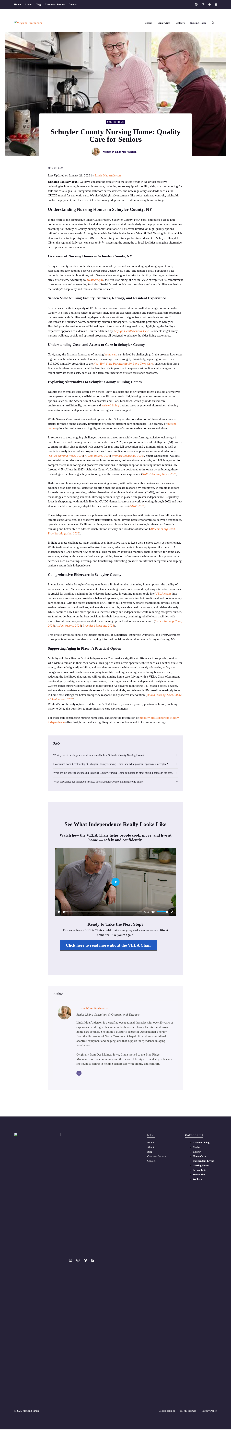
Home (17, 4)
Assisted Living (201, 1142)
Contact (73, 4)
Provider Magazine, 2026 (127, 455)
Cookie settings (167, 1410)
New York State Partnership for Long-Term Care (123, 363)
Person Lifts (199, 1170)
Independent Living (203, 1160)
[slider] (102, 911)
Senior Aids (164, 23)
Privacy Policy (209, 1410)
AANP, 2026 (136, 506)
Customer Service (55, 4)
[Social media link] (196, 4)
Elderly (197, 1151)
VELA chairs (163, 593)
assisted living (110, 405)
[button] (213, 23)
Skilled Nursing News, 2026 (66, 455)
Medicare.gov (95, 279)
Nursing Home (198, 23)
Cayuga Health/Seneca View (131, 331)
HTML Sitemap (188, 1410)
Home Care (199, 1156)
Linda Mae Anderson (125, 152)
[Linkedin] (79, 1073)
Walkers (180, 23)
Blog (38, 4)
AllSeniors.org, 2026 (97, 455)
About (28, 4)
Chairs (148, 23)
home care (111, 354)
